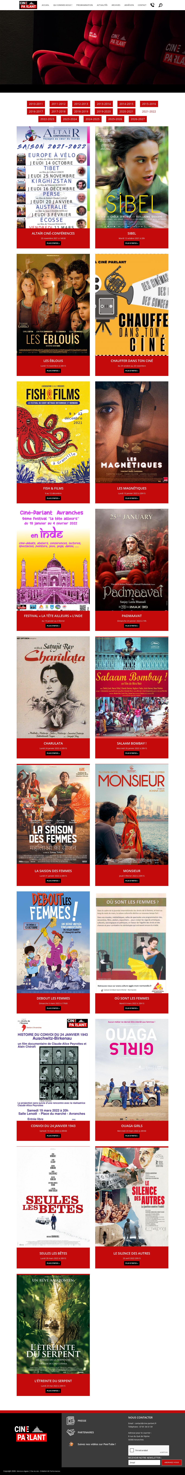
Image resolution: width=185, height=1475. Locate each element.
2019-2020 (104, 111)
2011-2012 (59, 104)
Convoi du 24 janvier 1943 (53, 1125)
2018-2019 (81, 111)
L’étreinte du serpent (53, 1381)
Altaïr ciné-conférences (53, 233)
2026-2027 (138, 119)
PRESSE (82, 1420)
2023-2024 (70, 119)
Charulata (53, 743)
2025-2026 (115, 119)
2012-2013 (81, 104)
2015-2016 (149, 104)
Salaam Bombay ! (132, 743)
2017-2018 (59, 111)
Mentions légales (23, 1471)
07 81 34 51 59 (145, 1426)
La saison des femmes (53, 871)
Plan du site (34, 1471)
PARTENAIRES (86, 1432)
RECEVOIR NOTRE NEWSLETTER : (144, 1457)
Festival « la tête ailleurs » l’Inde (53, 615)
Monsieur (131, 871)
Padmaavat (132, 615)
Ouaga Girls (131, 1125)
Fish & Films (53, 488)
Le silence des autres (131, 1253)
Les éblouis (53, 360)
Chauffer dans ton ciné (132, 360)
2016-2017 (36, 111)
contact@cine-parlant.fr (145, 1423)
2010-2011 (36, 104)
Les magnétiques (131, 488)
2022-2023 (47, 119)
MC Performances (53, 1471)
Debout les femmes (53, 998)
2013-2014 (104, 104)
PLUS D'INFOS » (53, 243)
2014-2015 (126, 104)
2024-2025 (93, 119)
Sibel (132, 233)
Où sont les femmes (132, 998)
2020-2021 (126, 111)
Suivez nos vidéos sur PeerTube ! (97, 1444)
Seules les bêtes (53, 1253)
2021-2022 (149, 111)
